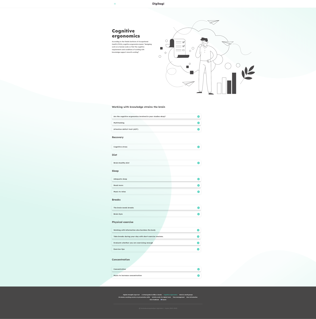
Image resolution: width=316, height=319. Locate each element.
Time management (179, 297)
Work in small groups (186, 294)
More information (192, 297)
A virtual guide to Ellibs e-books (152, 294)
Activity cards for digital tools (161, 297)
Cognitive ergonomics (171, 294)
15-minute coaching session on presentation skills (134, 297)
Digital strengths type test (131, 294)
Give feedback (154, 299)
